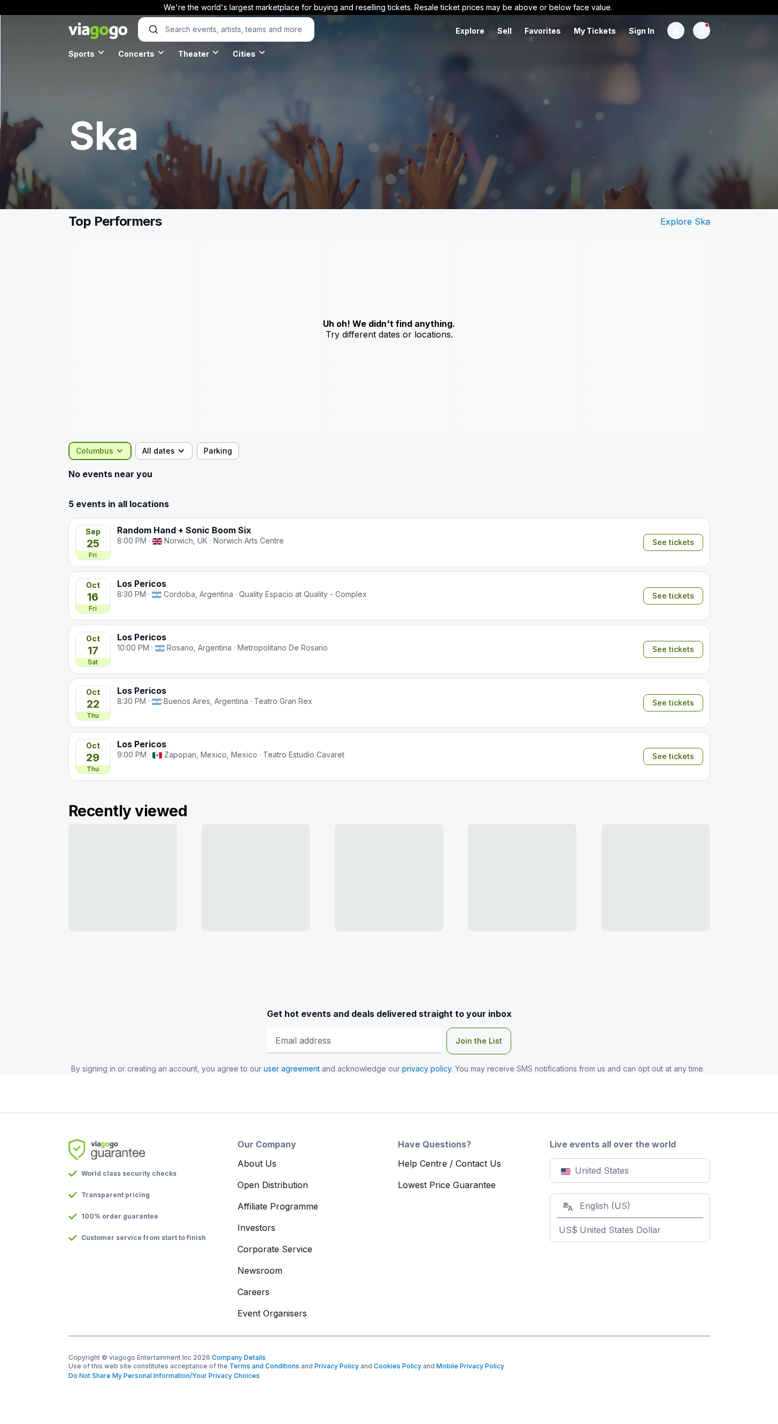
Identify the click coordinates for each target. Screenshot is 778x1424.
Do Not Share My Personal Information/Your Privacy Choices (164, 1376)
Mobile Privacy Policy (470, 1366)
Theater (193, 53)
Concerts (136, 53)
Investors (256, 1227)
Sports (81, 53)
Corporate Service (274, 1249)
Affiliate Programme (277, 1206)
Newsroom (259, 1270)
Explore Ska (685, 221)
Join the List (479, 1040)
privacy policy (426, 1068)
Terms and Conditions (264, 1366)
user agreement (292, 1068)
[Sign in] (675, 30)
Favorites (543, 30)
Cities (244, 53)
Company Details (239, 1357)
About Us (256, 1163)
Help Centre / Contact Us (449, 1163)
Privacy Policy (336, 1366)
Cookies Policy (397, 1366)
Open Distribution (272, 1185)
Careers (253, 1292)
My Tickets (595, 30)
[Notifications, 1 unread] (701, 30)
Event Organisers (272, 1313)
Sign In (641, 30)
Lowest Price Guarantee (447, 1185)
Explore (470, 30)
